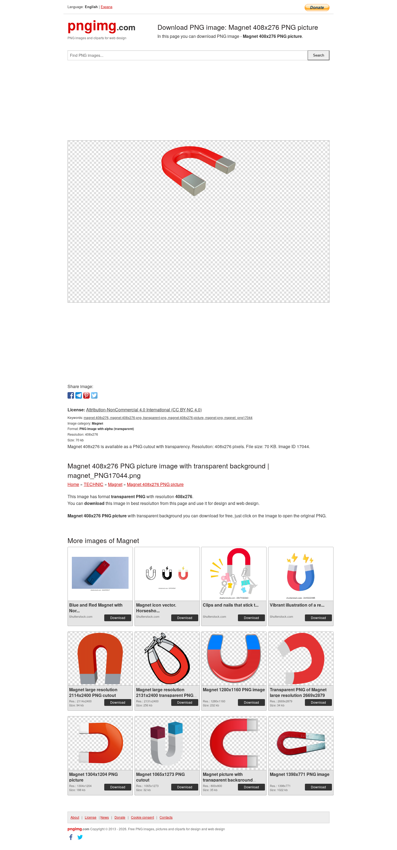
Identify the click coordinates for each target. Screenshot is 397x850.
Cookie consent (142, 817)
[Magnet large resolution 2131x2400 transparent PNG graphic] (167, 658)
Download (117, 617)
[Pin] (86, 395)
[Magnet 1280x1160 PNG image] (234, 658)
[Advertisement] (198, 102)
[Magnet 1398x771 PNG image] (301, 743)
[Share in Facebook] (71, 395)
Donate (120, 817)
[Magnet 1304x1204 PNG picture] (100, 743)
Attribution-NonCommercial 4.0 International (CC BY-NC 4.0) (144, 409)
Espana (106, 6)
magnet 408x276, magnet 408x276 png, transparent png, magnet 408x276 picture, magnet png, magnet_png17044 (168, 417)
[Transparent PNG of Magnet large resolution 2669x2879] (301, 658)
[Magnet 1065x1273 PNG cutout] (167, 743)
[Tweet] (94, 395)
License (90, 817)
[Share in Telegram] (78, 395)
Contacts (166, 817)
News (104, 817)
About (74, 817)
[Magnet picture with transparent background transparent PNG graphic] (234, 743)
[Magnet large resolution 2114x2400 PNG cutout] (100, 658)
